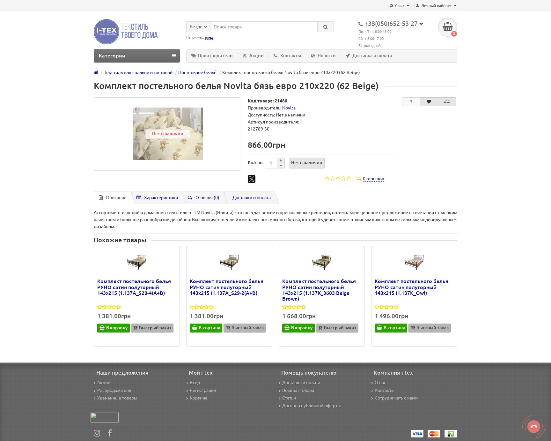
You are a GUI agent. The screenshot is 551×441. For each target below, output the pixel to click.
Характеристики (161, 197)
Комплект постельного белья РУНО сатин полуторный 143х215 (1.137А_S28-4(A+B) (134, 286)
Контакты (290, 55)
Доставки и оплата (251, 197)
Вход (195, 382)
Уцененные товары (117, 397)
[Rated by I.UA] (105, 417)
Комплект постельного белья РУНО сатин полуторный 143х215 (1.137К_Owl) (411, 286)
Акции (256, 55)
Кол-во (255, 162)
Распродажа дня (114, 390)
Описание (116, 197)
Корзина (198, 397)
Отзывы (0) (207, 197)
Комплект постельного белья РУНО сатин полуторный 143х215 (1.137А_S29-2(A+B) (226, 286)
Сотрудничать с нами (396, 397)
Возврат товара (298, 390)
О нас (380, 382)
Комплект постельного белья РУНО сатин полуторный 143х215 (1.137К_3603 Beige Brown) (319, 290)
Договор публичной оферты (311, 405)
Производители (215, 55)
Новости (327, 55)
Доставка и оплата (372, 55)
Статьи (289, 397)
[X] (251, 179)
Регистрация (203, 390)
